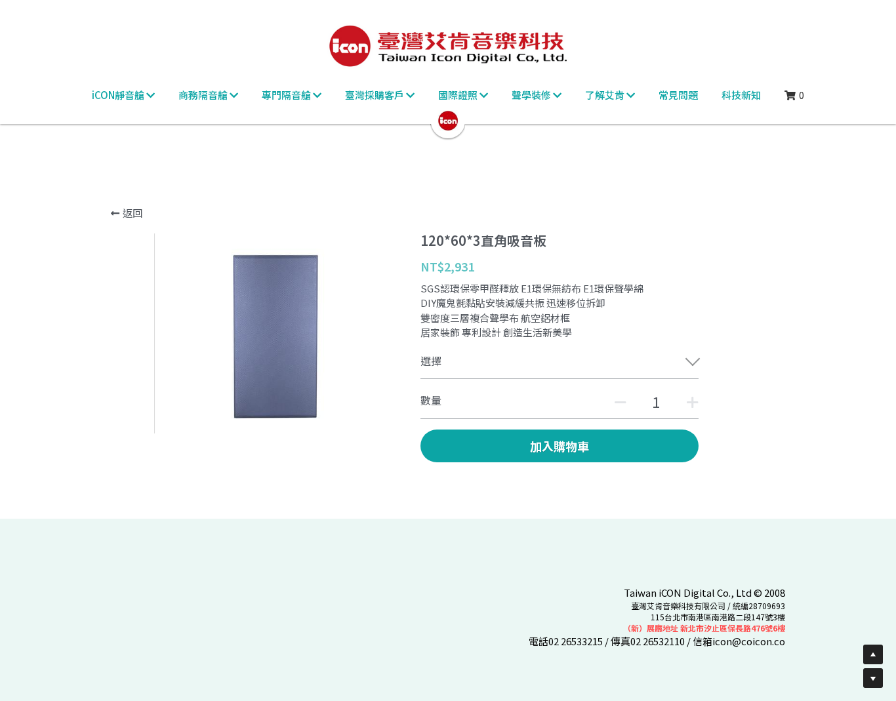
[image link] (448, 119)
